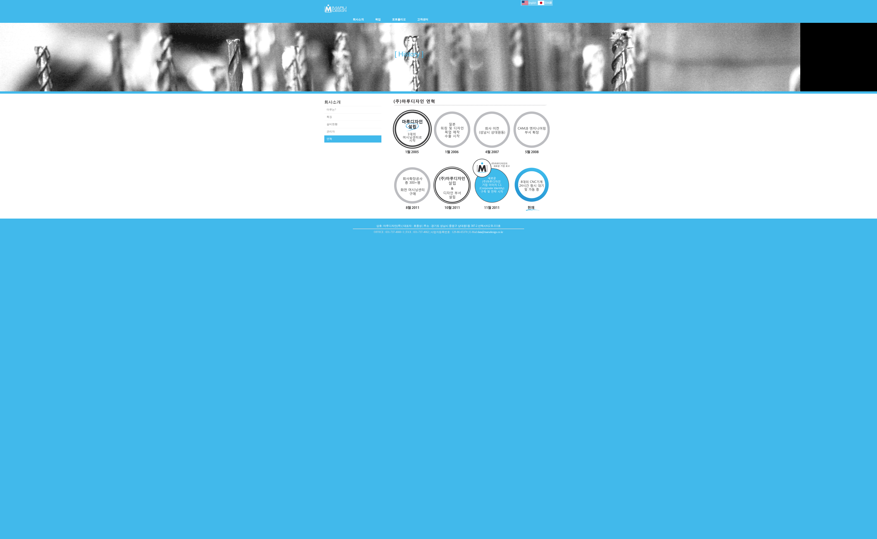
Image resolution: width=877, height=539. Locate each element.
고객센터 (422, 19)
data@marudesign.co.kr (490, 232)
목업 (378, 19)
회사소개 (358, 19)
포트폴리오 (399, 19)
